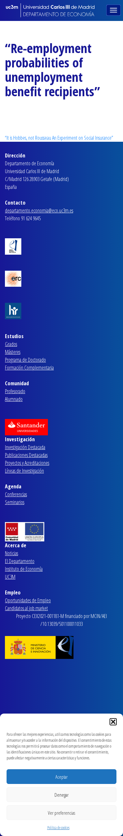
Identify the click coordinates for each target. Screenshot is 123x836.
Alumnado (14, 399)
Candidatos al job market (26, 608)
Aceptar (61, 776)
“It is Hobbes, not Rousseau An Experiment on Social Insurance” (59, 137)
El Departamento (19, 561)
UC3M (10, 576)
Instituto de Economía (24, 568)
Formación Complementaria (29, 367)
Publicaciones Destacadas (26, 455)
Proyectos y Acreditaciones (27, 462)
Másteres (12, 351)
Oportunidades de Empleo (28, 600)
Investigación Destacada (25, 447)
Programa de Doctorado (25, 359)
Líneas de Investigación (24, 470)
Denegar (61, 794)
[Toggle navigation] (114, 9)
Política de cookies (58, 827)
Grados (11, 344)
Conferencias (16, 494)
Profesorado (15, 391)
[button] (113, 721)
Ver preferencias (61, 812)
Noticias (11, 553)
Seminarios (14, 502)
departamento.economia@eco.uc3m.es (39, 210)
